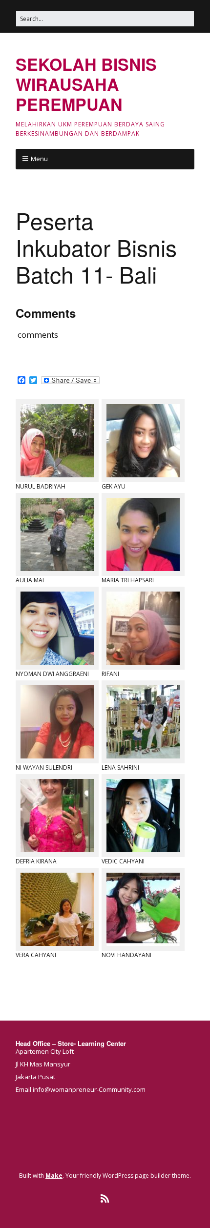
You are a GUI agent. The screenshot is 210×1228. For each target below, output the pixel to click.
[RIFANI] (143, 628)
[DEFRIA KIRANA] (57, 815)
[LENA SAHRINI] (143, 721)
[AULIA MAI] (57, 534)
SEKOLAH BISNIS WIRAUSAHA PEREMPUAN (86, 84)
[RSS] (105, 1199)
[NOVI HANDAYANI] (143, 909)
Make (54, 1175)
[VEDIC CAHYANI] (143, 815)
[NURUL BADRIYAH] (57, 440)
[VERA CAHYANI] (57, 909)
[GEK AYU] (143, 440)
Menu (39, 158)
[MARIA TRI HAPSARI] (143, 534)
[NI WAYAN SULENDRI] (57, 721)
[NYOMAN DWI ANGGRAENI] (57, 628)
